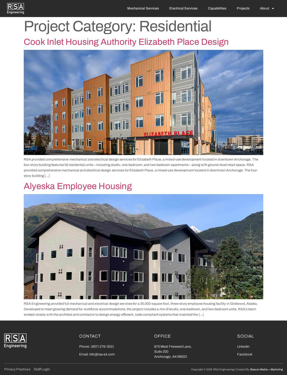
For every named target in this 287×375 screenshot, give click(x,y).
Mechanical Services (143, 8)
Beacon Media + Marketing (266, 369)
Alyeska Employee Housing (78, 186)
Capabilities (217, 8)
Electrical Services (183, 8)
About (264, 8)
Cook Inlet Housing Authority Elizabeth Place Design (126, 42)
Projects (243, 8)
